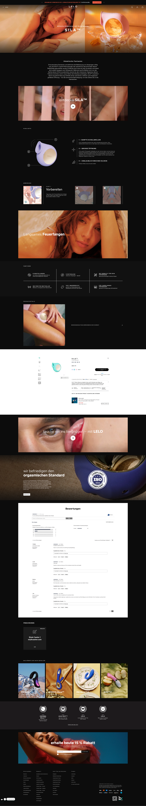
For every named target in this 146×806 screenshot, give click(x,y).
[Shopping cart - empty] (142, 7)
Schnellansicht (105, 403)
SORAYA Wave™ (56, 692)
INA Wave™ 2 (82, 692)
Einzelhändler (25, 794)
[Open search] (132, 7)
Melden (66, 574)
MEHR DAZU (26, 494)
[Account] (137, 7)
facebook (72, 780)
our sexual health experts (75, 784)
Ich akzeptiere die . (65, 754)
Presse (24, 782)
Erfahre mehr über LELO (73, 724)
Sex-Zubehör (55, 790)
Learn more (95, 379)
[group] (45, 195)
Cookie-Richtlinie (26, 788)
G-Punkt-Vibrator (108, 694)
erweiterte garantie (39, 780)
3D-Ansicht (65, 377)
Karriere (24, 784)
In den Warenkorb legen (119, 55)
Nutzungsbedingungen (27, 790)
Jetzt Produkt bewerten (110, 522)
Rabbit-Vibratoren (53, 694)
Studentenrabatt (39, 798)
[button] (42, 2)
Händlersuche (38, 796)
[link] (35, 514)
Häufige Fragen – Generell (40, 786)
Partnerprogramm (26, 792)
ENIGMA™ (26, 692)
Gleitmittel (54, 788)
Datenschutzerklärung (68, 754)
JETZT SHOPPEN (96, 2)
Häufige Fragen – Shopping (40, 788)
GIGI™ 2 (108, 692)
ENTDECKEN (31, 697)
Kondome (54, 792)
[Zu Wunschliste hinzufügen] (108, 358)
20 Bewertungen (41, 514)
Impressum (38, 794)
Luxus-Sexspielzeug (56, 786)
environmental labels (39, 792)
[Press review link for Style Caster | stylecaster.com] (34, 638)
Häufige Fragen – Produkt (40, 790)
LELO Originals (38, 800)
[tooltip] (110, 515)
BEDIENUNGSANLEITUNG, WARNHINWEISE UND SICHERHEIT (85, 325)
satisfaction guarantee (40, 782)
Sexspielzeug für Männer (57, 780)
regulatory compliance (40, 784)
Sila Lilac (66, 553)
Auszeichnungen (26, 780)
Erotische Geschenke (56, 784)
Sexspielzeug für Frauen (27, 694)
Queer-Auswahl (55, 794)
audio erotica (73, 782)
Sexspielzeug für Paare (56, 782)
